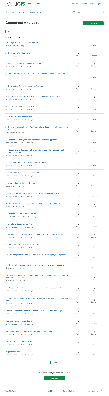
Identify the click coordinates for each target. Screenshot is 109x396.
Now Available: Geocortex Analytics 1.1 (19, 224)
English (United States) (93, 391)
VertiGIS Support (10, 12)
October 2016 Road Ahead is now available (21, 107)
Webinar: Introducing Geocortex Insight (20, 341)
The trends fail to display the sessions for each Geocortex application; (31, 140)
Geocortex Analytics (35, 12)
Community (75, 4)
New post (93, 23)
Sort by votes (20, 37)
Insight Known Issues (13, 352)
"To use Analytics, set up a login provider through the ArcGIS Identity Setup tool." (35, 203)
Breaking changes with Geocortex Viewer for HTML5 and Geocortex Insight (33, 311)
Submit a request (88, 4)
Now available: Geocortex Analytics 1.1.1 (20, 117)
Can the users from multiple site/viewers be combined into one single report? (34, 265)
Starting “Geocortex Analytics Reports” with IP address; (26, 163)
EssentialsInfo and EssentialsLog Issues (20, 321)
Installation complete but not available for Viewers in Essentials (29, 331)
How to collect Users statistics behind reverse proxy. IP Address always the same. (36, 288)
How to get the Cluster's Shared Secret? (20, 214)
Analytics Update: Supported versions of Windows (24, 86)
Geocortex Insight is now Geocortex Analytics (22, 244)
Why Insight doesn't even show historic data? (22, 43)
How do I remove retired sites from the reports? (23, 63)
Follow (9, 31)
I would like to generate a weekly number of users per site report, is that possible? (36, 255)
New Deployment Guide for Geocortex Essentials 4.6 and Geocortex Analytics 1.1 (35, 234)
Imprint (31, 391)
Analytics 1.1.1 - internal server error (18, 53)
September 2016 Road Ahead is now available (22, 173)
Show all (8, 37)
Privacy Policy (68, 391)
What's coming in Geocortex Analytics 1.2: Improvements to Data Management (34, 96)
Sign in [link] (99, 4)
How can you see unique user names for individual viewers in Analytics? (32, 193)
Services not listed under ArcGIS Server (20, 183)
